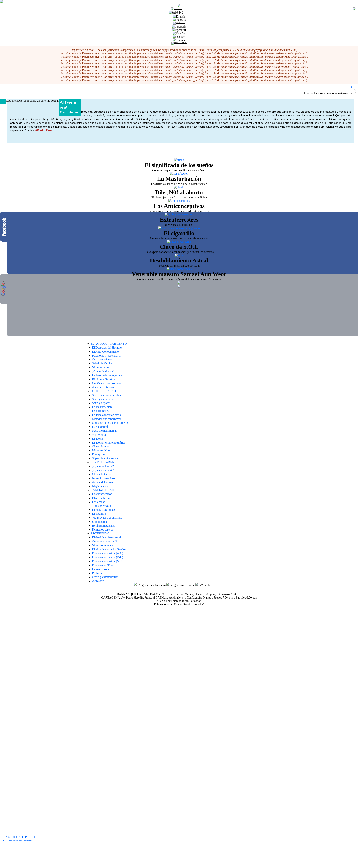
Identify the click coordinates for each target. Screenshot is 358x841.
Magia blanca (100, 486)
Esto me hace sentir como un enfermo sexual (330, 93)
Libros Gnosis (100, 569)
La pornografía (101, 410)
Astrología (98, 580)
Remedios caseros (102, 529)
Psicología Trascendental (106, 355)
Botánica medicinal (103, 525)
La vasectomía (100, 426)
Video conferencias (103, 545)
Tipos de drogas (101, 505)
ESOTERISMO (100, 533)
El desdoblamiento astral (106, 537)
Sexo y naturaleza (102, 399)
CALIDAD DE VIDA (104, 490)
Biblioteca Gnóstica (103, 379)
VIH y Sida (99, 434)
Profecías (97, 573)
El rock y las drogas (103, 509)
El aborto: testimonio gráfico (108, 442)
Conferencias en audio (105, 541)
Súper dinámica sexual (105, 458)
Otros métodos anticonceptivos (110, 422)
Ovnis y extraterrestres (105, 577)
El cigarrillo (99, 513)
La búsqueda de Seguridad (107, 375)
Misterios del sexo (102, 450)
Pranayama (98, 454)
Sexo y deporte (101, 403)
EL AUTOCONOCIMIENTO (19, 837)
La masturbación (102, 406)
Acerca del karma (102, 482)
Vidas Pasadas (100, 367)
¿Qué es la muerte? (103, 470)
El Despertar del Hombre (107, 347)
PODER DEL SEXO (103, 391)
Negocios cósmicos (103, 478)
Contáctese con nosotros (106, 383)
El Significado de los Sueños (109, 549)
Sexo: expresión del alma (107, 395)
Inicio (352, 86)
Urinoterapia (99, 521)
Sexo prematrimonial (104, 430)
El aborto (97, 438)
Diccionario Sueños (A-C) (107, 553)
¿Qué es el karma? (103, 466)
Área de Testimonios (104, 387)
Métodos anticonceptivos (106, 418)
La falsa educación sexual (107, 414)
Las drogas (98, 501)
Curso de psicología (103, 359)
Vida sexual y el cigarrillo (107, 517)
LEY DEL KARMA (103, 462)
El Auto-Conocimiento (105, 351)
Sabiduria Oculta (102, 363)
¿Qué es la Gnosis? (103, 371)
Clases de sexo (100, 446)
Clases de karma (101, 474)
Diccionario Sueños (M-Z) (107, 561)
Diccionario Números (104, 565)
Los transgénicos (102, 493)
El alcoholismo (101, 498)
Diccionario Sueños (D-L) (107, 557)
